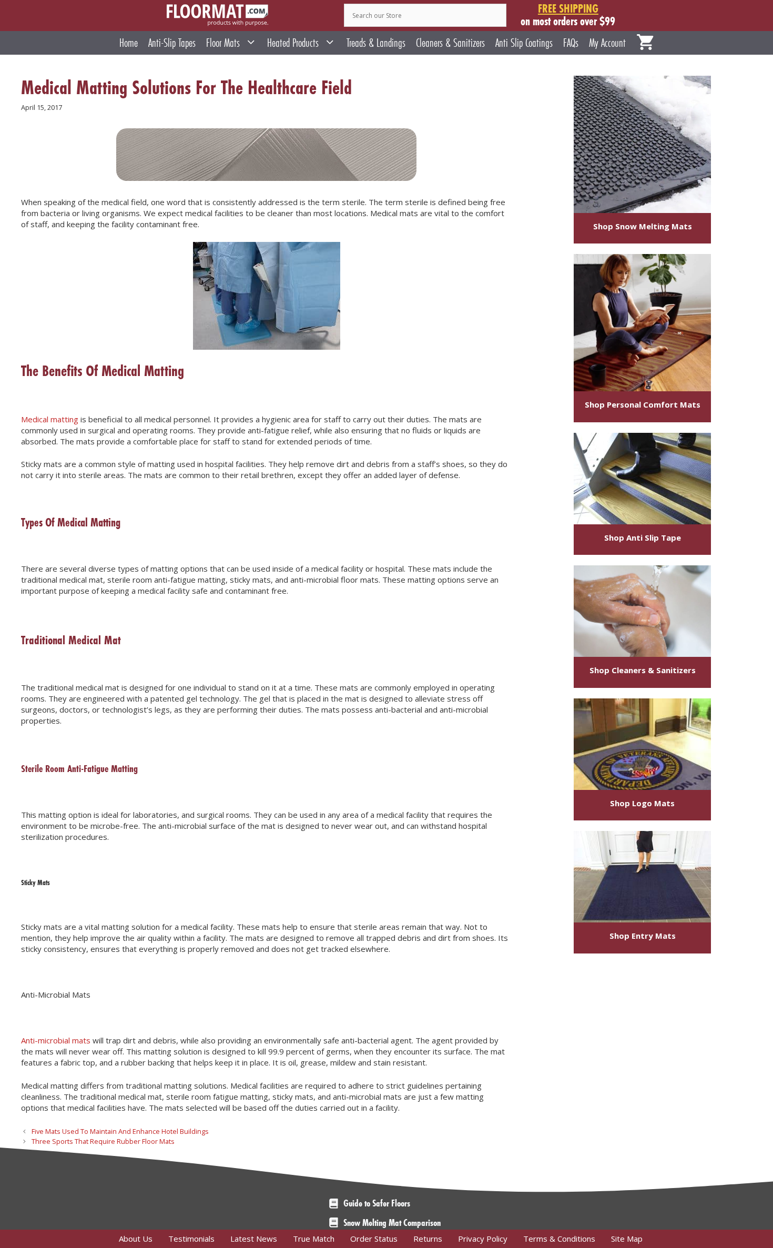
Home (128, 42)
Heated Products (293, 42)
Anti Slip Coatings (524, 42)
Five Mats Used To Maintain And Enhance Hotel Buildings (120, 1131)
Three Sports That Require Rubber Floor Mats (103, 1141)
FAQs (570, 42)
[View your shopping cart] (645, 43)
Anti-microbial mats (55, 1040)
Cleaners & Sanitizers (450, 42)
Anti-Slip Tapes (172, 42)
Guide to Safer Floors (376, 1203)
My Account (607, 42)
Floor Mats (223, 42)
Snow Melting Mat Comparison (392, 1222)
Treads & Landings (376, 42)
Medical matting (49, 419)
